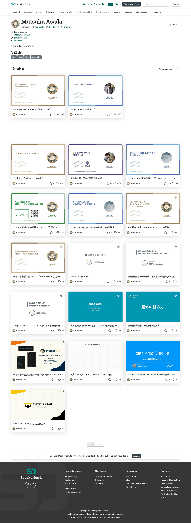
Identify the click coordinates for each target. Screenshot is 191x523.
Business (28, 12)
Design (39, 12)
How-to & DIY (65, 12)
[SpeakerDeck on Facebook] (28, 485)
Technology (156, 12)
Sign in (118, 4)
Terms (80, 517)
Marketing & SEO (84, 12)
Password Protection (170, 480)
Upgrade (136, 456)
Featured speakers (73, 492)
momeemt (18, 40)
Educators (99, 480)
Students (99, 483)
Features (87, 4)
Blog (128, 480)
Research (117, 12)
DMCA (95, 517)
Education (50, 12)
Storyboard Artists (103, 476)
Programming (102, 12)
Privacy (87, 517)
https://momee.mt (22, 34)
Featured (16, 12)
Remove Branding (169, 490)
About (72, 517)
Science (128, 12)
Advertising (131, 487)
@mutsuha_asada (21, 37)
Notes (163, 497)
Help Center (131, 476)
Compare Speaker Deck (136, 483)
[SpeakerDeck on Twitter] (34, 485)
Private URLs (167, 476)
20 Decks (40, 26)
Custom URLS (167, 483)
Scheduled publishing (170, 487)
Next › (100, 444)
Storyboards (141, 12)
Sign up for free (131, 4)
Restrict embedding (170, 494)
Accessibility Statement (110, 517)
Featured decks (72, 488)
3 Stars (174, 24)
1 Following (54, 26)
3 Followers (66, 26)
